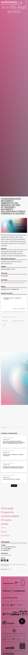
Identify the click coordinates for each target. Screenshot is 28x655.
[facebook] (2, 560)
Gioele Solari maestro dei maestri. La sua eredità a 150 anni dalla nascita (13, 467)
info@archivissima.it (6, 555)
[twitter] (5, 560)
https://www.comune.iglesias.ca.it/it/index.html (13, 282)
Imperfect (9, 569)
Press (4, 531)
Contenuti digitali (10, 516)
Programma (7, 512)
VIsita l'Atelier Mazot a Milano (11, 479)
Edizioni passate (19, 564)
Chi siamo (6, 520)
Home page (7, 508)
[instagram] (7, 560)
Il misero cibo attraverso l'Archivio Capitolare (13, 455)
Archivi (4, 524)
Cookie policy (6, 565)
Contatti (5, 535)
